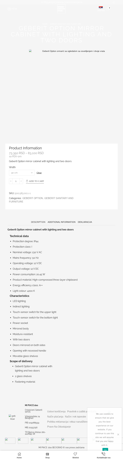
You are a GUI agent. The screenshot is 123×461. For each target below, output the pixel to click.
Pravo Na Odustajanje (59, 426)
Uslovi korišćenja (56, 411)
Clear (39, 173)
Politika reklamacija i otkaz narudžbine (67, 421)
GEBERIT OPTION (32, 198)
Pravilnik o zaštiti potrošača (81, 411)
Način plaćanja (55, 416)
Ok (105, 450)
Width (12, 167)
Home (45, 24)
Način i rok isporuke (75, 416)
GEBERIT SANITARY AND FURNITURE (65, 24)
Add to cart (36, 181)
